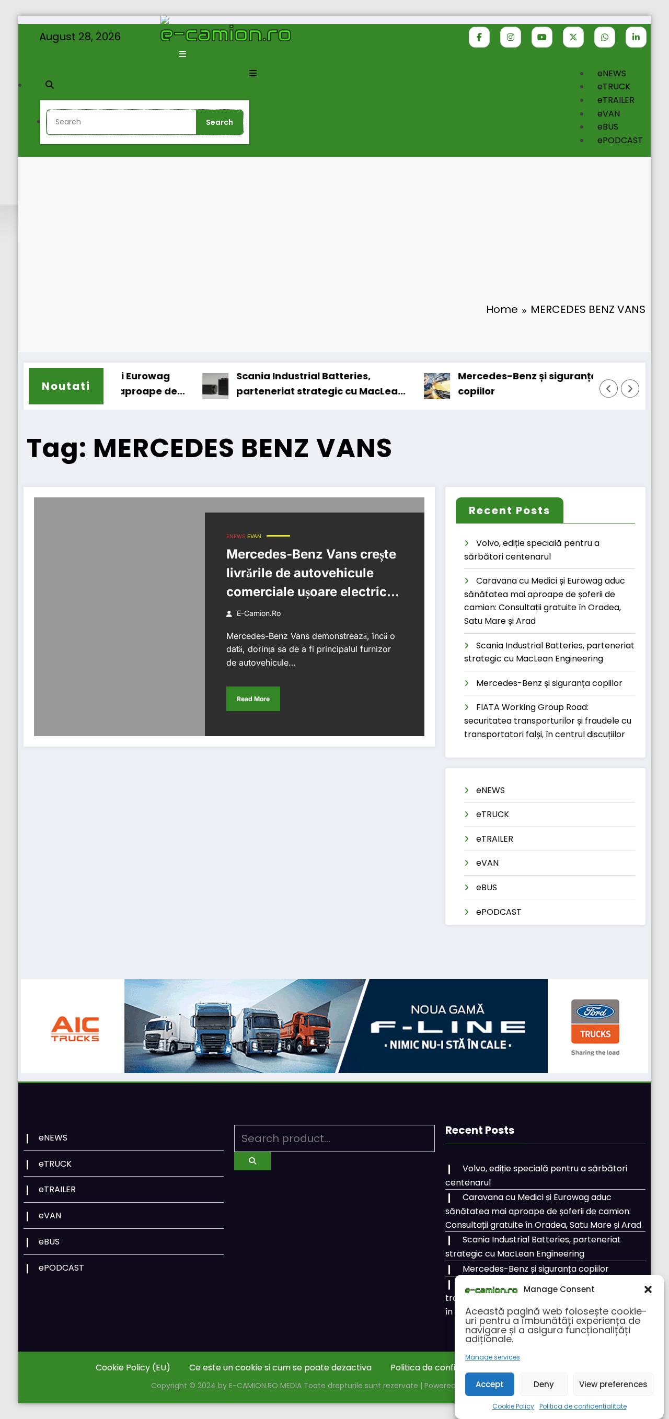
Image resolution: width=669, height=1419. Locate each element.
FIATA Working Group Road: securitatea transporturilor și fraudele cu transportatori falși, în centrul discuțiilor (547, 720)
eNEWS (611, 73)
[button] (648, 1289)
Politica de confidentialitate (583, 1406)
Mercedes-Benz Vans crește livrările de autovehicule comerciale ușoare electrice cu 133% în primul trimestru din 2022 (311, 573)
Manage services (492, 1357)
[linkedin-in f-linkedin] (636, 37)
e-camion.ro (259, 613)
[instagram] (510, 37)
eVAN (608, 114)
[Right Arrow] (630, 389)
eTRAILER (616, 100)
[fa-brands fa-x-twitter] (573, 37)
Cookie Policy (513, 1406)
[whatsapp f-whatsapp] (604, 37)
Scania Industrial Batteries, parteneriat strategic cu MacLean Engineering (299, 384)
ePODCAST (620, 140)
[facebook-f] (479, 37)
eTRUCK (613, 86)
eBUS (607, 127)
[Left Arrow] (609, 389)
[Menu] (182, 54)
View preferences (613, 1383)
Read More (253, 699)
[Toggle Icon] (253, 73)
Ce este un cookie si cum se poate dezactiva (280, 1368)
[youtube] (542, 37)
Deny (544, 1383)
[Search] (49, 85)
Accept (490, 1383)
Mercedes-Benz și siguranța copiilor (506, 383)
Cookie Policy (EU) (133, 1368)
